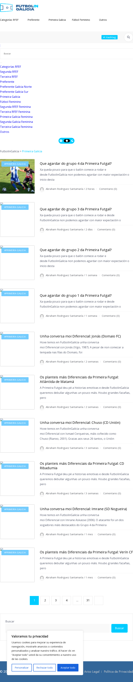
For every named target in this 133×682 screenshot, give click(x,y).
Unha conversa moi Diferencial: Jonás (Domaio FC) (80, 336)
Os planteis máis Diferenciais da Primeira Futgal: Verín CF (86, 552)
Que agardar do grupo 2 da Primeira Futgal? (76, 249)
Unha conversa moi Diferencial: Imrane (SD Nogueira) (83, 509)
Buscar (9, 621)
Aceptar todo (68, 667)
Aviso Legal (91, 671)
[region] (45, 653)
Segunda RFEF (9, 72)
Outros (103, 19)
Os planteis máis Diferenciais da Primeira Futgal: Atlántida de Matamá (79, 379)
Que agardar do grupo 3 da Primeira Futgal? (76, 209)
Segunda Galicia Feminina (16, 122)
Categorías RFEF (9, 19)
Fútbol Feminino (81, 19)
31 (88, 600)
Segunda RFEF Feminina (15, 107)
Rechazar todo (44, 667)
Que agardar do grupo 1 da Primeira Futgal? (76, 295)
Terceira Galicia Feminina (16, 127)
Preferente (33, 19)
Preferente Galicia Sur (14, 92)
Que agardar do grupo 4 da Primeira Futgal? (76, 163)
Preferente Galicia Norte (16, 87)
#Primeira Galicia (15, 163)
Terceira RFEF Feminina (15, 112)
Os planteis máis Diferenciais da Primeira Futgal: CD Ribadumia (82, 465)
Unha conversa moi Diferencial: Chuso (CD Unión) (80, 422)
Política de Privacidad (118, 671)
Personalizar (22, 667)
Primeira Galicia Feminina (16, 117)
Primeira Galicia (57, 19)
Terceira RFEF (9, 77)
